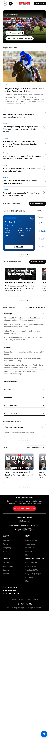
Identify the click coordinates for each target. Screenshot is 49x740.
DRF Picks (29, 577)
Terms (28, 600)
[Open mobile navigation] (5, 3)
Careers (14, 600)
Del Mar (7, 85)
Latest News (30, 548)
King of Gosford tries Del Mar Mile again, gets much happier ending (22, 359)
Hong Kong (7, 548)
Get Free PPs (19, 247)
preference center (12, 594)
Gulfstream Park (9, 566)
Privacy (35, 600)
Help (21, 600)
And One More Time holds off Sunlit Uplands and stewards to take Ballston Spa (23, 325)
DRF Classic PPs (31, 563)
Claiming (7, 230)
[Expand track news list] (44, 382)
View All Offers (37, 262)
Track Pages (30, 544)
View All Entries (36, 204)
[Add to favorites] (39, 223)
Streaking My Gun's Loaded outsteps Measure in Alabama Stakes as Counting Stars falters (23, 319)
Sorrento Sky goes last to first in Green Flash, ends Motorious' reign (22, 373)
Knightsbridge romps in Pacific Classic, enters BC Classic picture (24, 89)
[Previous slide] (21, 255)
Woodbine (7, 574)
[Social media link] (18, 603)
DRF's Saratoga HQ (15, 33)
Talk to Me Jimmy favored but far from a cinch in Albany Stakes (23, 332)
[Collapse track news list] (44, 314)
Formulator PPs (31, 566)
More (5, 551)
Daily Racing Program (33, 574)
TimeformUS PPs (31, 570)
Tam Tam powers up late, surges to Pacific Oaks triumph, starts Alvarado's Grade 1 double (23, 366)
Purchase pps (9, 590)
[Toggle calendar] (11, 3)
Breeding (28, 551)
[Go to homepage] (24, 3)
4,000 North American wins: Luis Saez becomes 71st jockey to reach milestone (23, 338)
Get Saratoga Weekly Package (19, 38)
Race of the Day (31, 540)
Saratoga (6, 138)
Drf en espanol (10, 587)
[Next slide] (27, 255)
